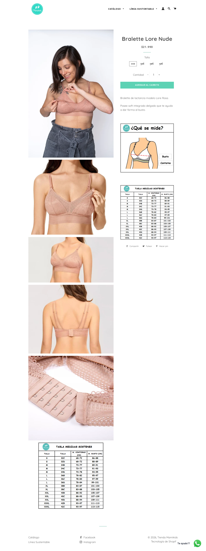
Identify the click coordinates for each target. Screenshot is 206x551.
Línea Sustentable (142, 9)
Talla (147, 57)
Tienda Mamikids (167, 537)
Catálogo (115, 9)
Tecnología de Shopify (164, 541)
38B (152, 64)
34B (133, 64)
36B (142, 64)
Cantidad (138, 74)
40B (161, 64)
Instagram (89, 542)
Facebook (89, 537)
